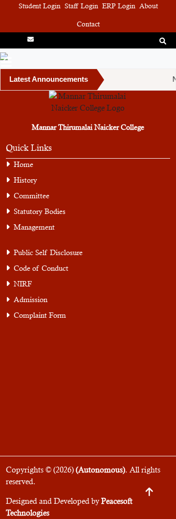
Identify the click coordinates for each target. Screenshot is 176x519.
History (25, 180)
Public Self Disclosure (48, 252)
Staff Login (81, 6)
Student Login (40, 6)
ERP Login (118, 6)
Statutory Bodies (40, 211)
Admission (30, 299)
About (148, 6)
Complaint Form (40, 315)
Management (34, 227)
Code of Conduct (41, 268)
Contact (88, 24)
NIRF (23, 284)
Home (23, 164)
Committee (31, 195)
